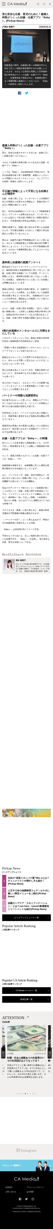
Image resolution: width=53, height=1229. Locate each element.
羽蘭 (11, 1054)
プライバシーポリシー (35, 1187)
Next (50, 1053)
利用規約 (9, 1187)
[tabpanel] (26, 1058)
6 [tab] (30, 1093)
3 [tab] (22, 1093)
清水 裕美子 (9, 27)
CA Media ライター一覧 (26, 990)
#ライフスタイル (33, 554)
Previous (3, 1053)
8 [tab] (35, 1093)
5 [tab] (27, 1093)
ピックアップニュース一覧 (26, 918)
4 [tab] (25, 1093)
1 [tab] (17, 1093)
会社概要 (30, 1192)
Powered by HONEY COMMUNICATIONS (26, 1211)
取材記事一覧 (26, 999)
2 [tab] (20, 1093)
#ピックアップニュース (13, 554)
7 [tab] (32, 1093)
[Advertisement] (26, 117)
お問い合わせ (10, 1192)
